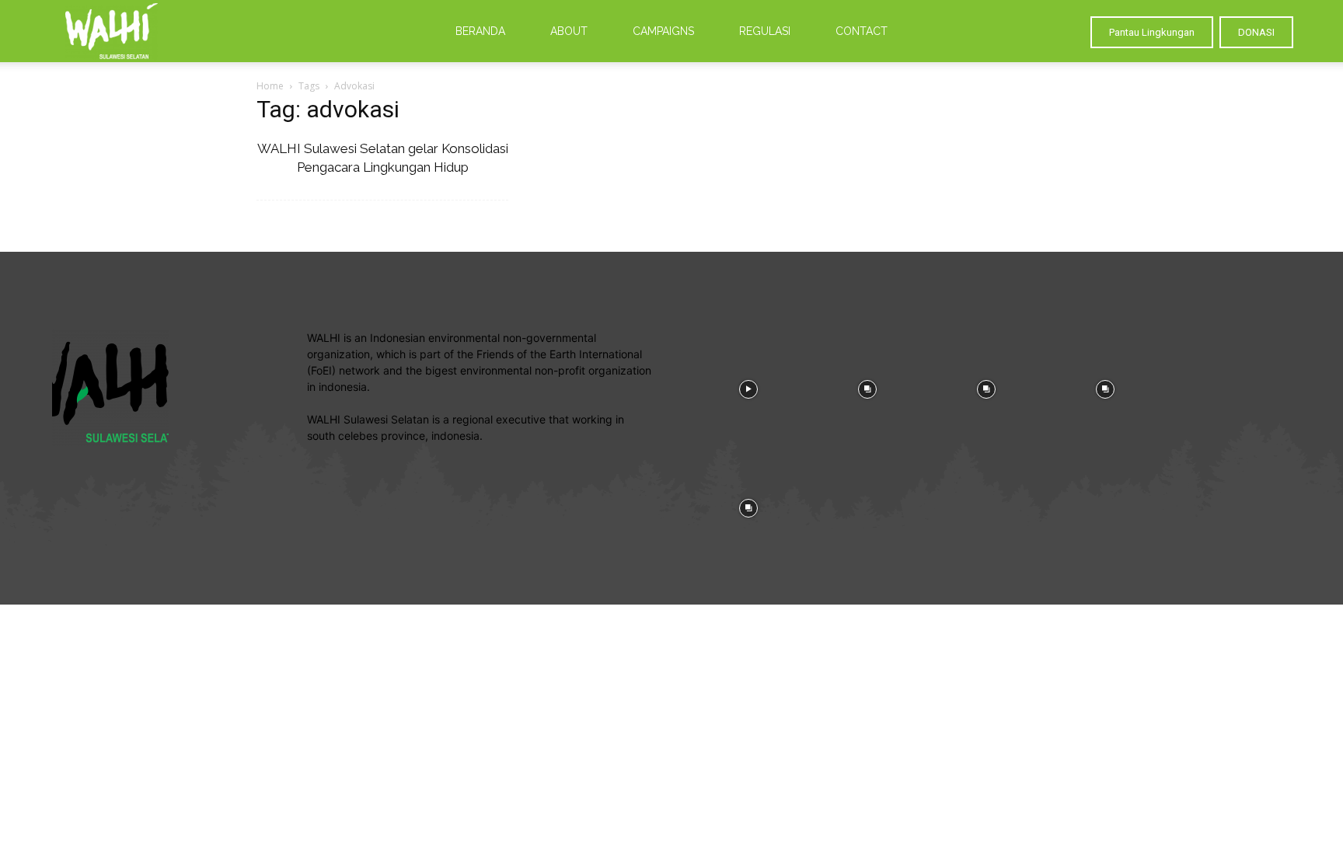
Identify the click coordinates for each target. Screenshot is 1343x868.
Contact (861, 31)
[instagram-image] (748, 387)
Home (270, 85)
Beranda (480, 31)
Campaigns (663, 31)
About (569, 31)
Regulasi (764, 31)
